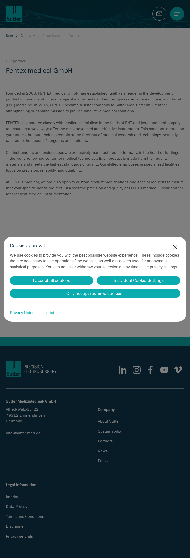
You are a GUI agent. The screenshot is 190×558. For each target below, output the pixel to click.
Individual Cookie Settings (139, 280)
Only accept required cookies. (95, 293)
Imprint (48, 313)
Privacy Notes (22, 313)
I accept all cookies (51, 280)
